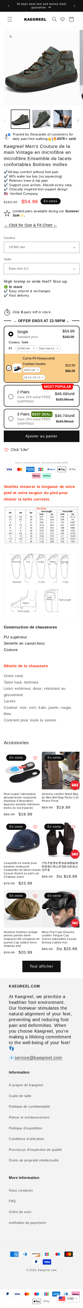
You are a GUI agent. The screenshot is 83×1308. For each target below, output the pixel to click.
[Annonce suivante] (74, 6)
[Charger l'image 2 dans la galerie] (41, 119)
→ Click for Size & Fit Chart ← (30, 225)
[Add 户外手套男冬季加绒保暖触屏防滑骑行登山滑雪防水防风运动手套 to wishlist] (73, 827)
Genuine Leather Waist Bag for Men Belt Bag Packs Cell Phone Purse (60, 797)
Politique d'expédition (25, 1128)
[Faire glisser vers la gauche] (5, 120)
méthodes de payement (27, 1223)
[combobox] (68, 1298)
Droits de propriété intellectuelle (34, 1160)
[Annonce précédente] (9, 6)
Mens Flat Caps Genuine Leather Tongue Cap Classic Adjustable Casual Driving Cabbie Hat (59, 937)
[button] (9, 19)
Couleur (9, 238)
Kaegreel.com (47, 1270)
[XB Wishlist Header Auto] (62, 19)
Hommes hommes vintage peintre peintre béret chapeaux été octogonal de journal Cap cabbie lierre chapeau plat (22, 939)
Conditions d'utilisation (26, 1139)
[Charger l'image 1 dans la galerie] (20, 119)
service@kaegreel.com (38, 1057)
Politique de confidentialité (29, 1106)
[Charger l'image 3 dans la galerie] (62, 119)
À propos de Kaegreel (26, 1085)
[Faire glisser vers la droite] (78, 120)
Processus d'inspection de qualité (35, 1150)
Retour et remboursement (29, 1117)
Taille (8, 259)
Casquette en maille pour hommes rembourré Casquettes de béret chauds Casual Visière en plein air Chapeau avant (22, 870)
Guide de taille (20, 1096)
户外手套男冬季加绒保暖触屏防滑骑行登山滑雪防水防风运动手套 (60, 866)
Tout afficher (41, 966)
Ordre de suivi (20, 1212)
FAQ (12, 1201)
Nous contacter (21, 1190)
